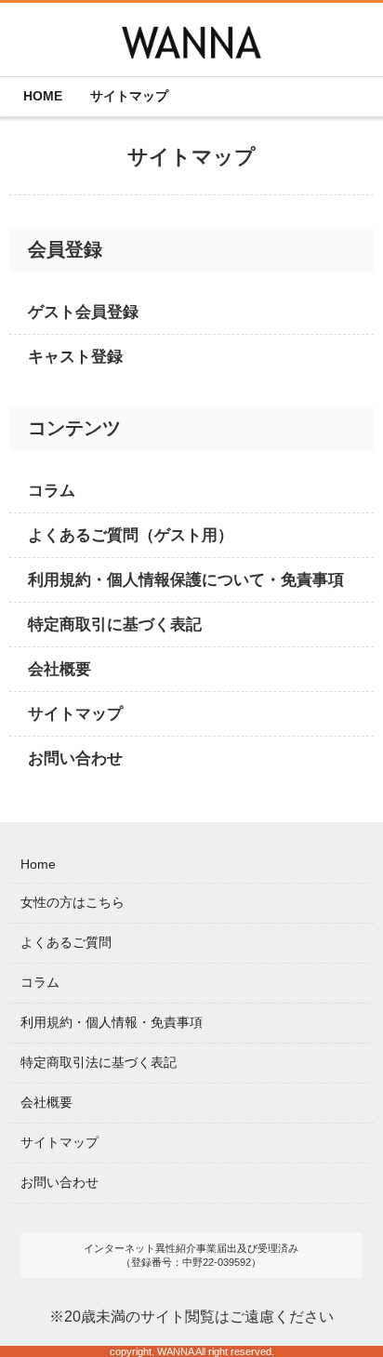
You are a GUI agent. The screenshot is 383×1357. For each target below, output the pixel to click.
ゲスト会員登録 (83, 312)
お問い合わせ (75, 758)
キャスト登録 (75, 357)
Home (38, 864)
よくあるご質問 (66, 942)
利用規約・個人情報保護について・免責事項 (186, 580)
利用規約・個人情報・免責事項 (111, 1022)
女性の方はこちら (72, 902)
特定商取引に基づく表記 (115, 624)
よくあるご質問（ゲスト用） (130, 535)
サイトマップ (75, 714)
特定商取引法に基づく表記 (98, 1062)
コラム (51, 490)
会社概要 (59, 669)
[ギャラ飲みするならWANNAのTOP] (191, 44)
